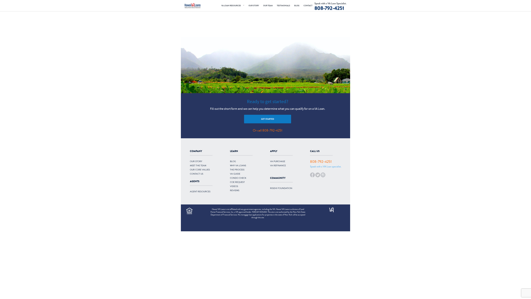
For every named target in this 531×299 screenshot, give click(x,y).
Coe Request (237, 182)
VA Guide (235, 173)
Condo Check (238, 178)
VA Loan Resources (231, 5)
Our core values (200, 169)
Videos (234, 186)
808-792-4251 (329, 8)
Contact (308, 5)
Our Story (253, 5)
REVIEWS (234, 190)
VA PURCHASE (277, 161)
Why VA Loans (238, 165)
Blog (296, 5)
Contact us (196, 173)
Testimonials (283, 5)
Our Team (268, 5)
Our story (196, 161)
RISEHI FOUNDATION (281, 188)
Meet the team (198, 165)
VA (330, 208)
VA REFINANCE (278, 165)
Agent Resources (200, 191)
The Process (237, 169)
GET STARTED (267, 119)
